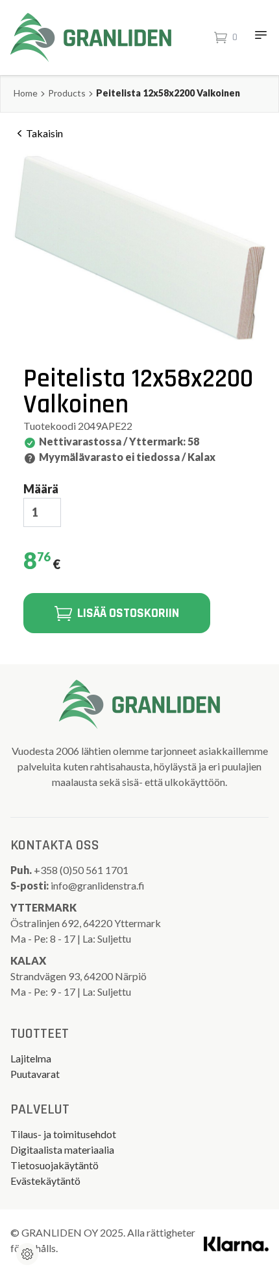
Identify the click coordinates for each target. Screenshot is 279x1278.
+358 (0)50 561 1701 (82, 870)
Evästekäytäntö (45, 1180)
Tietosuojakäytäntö (54, 1165)
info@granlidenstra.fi (98, 885)
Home (26, 92)
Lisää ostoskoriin (128, 613)
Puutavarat (35, 1074)
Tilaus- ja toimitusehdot (63, 1134)
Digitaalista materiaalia (62, 1149)
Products (67, 92)
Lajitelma (30, 1058)
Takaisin (44, 133)
